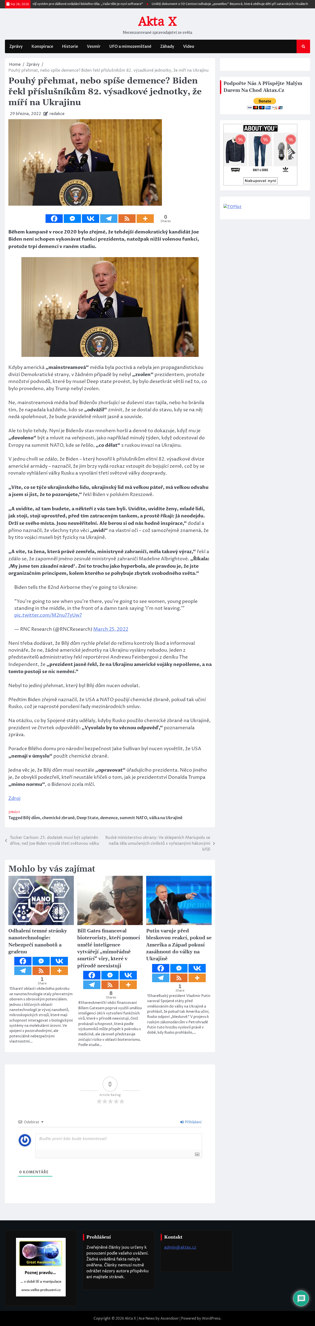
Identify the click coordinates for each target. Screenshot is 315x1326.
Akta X (157, 21)
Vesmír (93, 46)
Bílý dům (31, 818)
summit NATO (133, 818)
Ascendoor (169, 1318)
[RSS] (127, 218)
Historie (70, 46)
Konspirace (42, 46)
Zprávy (16, 46)
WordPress (211, 1318)
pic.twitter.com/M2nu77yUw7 (48, 615)
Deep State (87, 818)
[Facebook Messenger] (72, 218)
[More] (145, 218)
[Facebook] (54, 218)
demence (109, 818)
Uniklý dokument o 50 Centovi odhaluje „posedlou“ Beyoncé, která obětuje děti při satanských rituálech (207, 4)
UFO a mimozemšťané (130, 46)
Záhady (167, 46)
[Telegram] (108, 218)
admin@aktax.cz (180, 1247)
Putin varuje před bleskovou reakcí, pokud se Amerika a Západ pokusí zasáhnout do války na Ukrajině (179, 945)
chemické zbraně (58, 818)
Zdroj (14, 799)
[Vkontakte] (90, 218)
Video (188, 46)
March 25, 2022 (110, 629)
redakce (56, 113)
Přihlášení (193, 1122)
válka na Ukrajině (165, 818)
